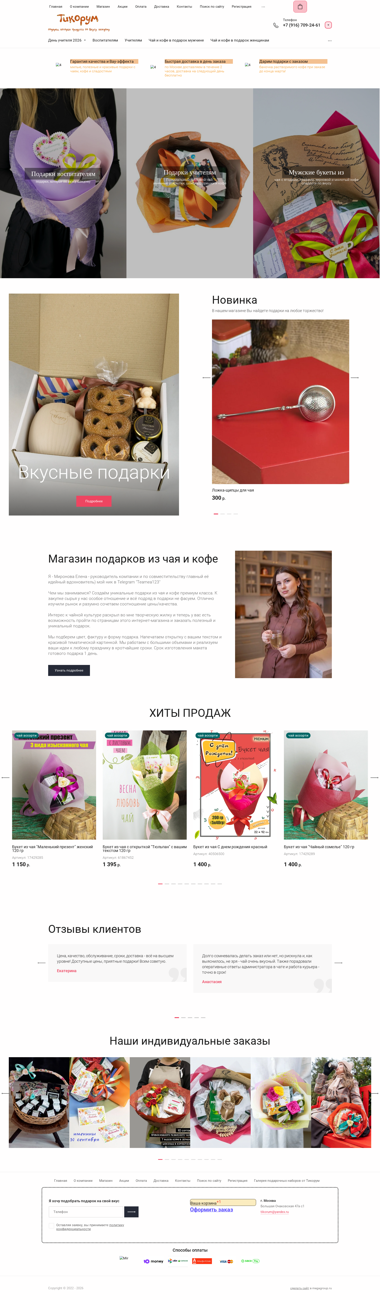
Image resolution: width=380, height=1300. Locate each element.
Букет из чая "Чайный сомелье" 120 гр (319, 846)
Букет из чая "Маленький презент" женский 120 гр (52, 848)
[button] (328, 25)
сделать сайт (299, 1288)
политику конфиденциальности (90, 1227)
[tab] (177, 1017)
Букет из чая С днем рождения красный (230, 846)
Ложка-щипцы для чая (233, 490)
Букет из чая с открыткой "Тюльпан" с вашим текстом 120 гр (145, 848)
